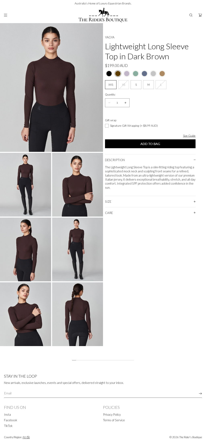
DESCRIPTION (115, 160)
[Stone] (153, 73)
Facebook (10, 420)
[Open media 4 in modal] (25, 249)
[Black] (109, 73)
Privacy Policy (112, 414)
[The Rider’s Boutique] (103, 15)
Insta (7, 414)
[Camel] (162, 73)
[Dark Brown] (118, 73)
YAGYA (109, 37)
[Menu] (9, 15)
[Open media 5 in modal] (77, 249)
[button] (191, 15)
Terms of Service (114, 420)
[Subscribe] (197, 393)
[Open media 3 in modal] (77, 185)
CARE (109, 213)
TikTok (8, 426)
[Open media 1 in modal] (51, 87)
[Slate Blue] (144, 73)
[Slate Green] (136, 73)
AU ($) (26, 437)
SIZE (108, 201)
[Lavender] (127, 73)
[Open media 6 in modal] (25, 314)
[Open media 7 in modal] (77, 314)
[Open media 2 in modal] (25, 185)
